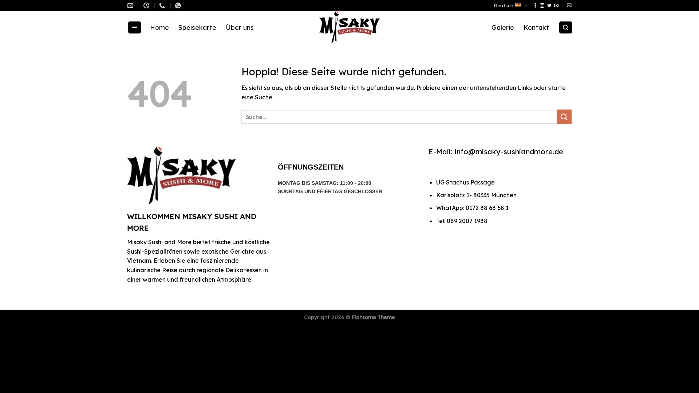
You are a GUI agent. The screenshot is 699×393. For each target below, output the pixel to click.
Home (159, 27)
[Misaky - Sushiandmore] (349, 27)
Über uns (240, 27)
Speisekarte (197, 27)
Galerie (502, 27)
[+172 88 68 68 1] (179, 5)
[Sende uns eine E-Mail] (556, 5)
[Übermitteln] (564, 117)
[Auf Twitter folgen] (549, 5)
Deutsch (503, 5)
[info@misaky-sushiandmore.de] (131, 5)
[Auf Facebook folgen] (535, 5)
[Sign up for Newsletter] (569, 5)
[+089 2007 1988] (163, 5)
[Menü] (134, 27)
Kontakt (536, 27)
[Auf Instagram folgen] (542, 5)
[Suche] (565, 27)
